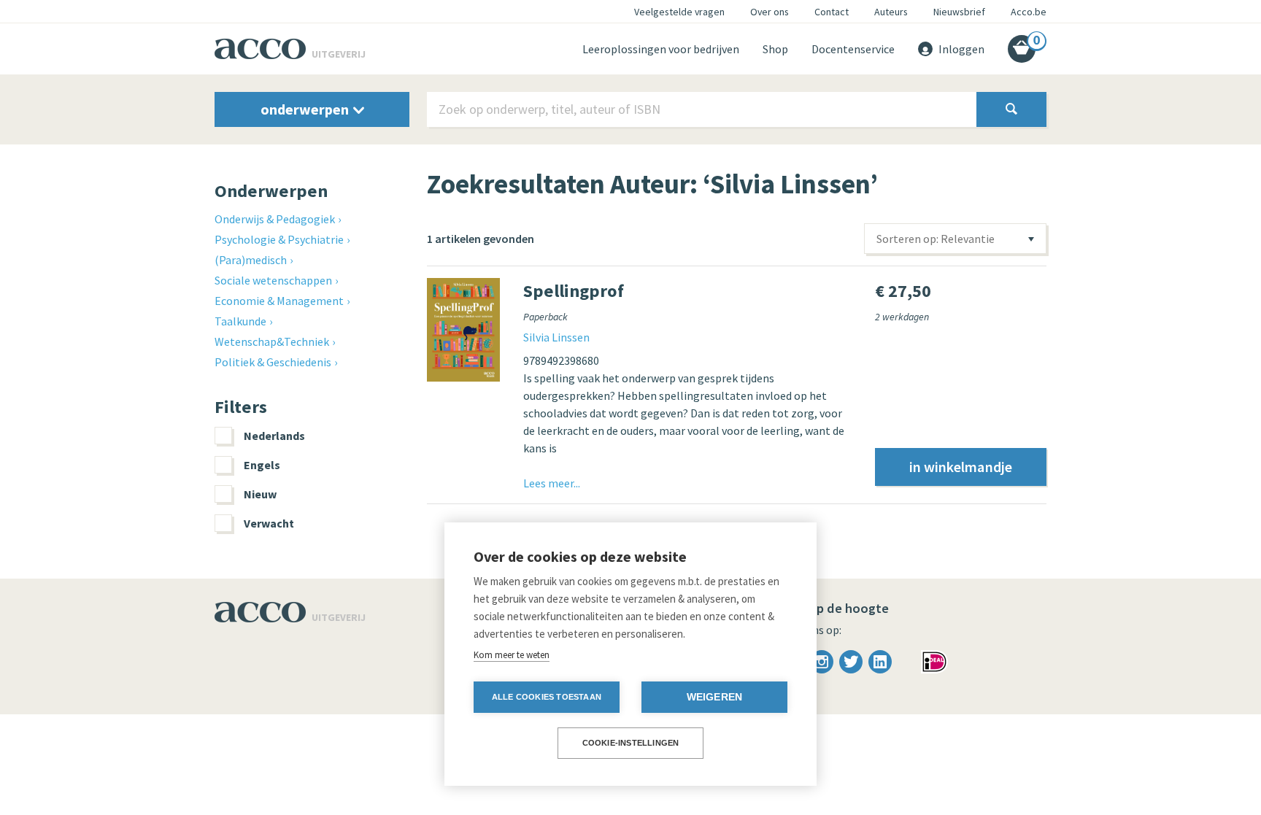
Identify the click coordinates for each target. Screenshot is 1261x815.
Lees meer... (551, 483)
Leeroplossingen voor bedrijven (660, 49)
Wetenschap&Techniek (272, 341)
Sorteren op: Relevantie (935, 238)
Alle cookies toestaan (546, 696)
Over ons (769, 11)
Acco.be (1028, 11)
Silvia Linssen (556, 337)
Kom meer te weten (511, 655)
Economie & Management (279, 300)
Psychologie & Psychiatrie (279, 239)
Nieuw (260, 494)
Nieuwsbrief (959, 11)
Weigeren (715, 697)
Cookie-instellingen (630, 742)
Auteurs (891, 11)
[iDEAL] (934, 660)
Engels (262, 464)
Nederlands (274, 435)
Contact (831, 11)
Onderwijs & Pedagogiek (275, 219)
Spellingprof (573, 290)
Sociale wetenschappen (273, 280)
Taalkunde (240, 321)
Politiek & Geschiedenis (273, 362)
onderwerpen (306, 109)
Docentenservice (853, 49)
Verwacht (269, 523)
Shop (775, 49)
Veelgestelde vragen (679, 11)
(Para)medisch (251, 259)
